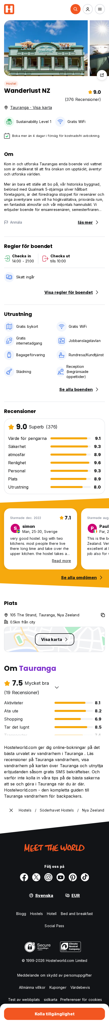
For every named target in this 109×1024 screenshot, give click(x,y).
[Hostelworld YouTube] (61, 877)
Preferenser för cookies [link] (81, 999)
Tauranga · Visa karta (31, 107)
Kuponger (57, 987)
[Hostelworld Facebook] (24, 877)
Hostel (11, 83)
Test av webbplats (24, 999)
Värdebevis (80, 987)
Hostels (36, 913)
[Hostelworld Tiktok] (85, 877)
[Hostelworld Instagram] (48, 877)
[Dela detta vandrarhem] (102, 75)
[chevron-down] (57, 687)
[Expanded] (11, 810)
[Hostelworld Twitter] (36, 877)
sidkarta (50, 999)
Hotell (52, 913)
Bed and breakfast (77, 913)
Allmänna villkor (32, 987)
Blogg (21, 913)
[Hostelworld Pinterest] (73, 877)
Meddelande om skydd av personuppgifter (54, 975)
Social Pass (54, 926)
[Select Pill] (75, 9)
